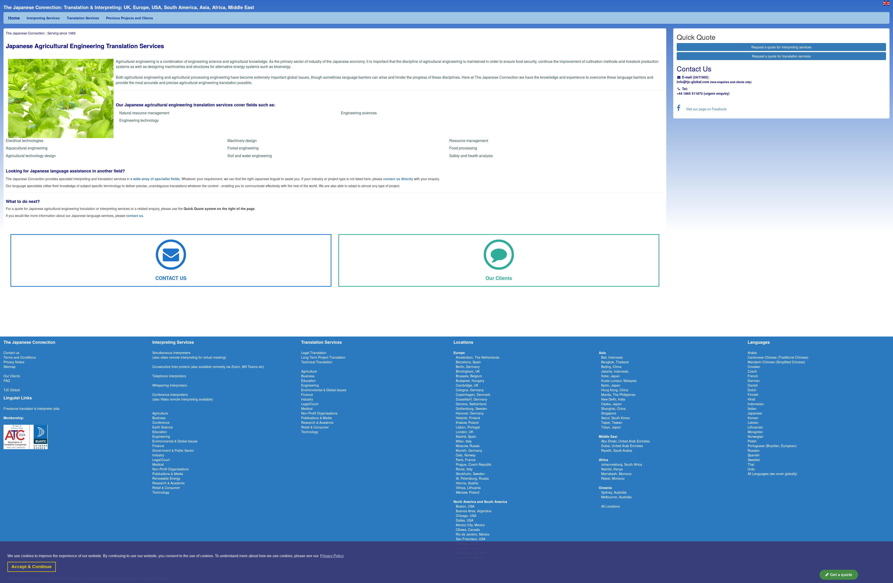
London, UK (464, 431)
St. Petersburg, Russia (472, 478)
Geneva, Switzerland (471, 403)
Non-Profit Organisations (170, 469)
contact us (134, 215)
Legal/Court (161, 459)
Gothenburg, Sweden (471, 408)
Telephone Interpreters (169, 376)
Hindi (751, 399)
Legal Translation (314, 352)
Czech (752, 371)
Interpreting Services (43, 18)
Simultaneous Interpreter (170, 352)
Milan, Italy (464, 441)
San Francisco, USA (470, 538)
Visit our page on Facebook (706, 109)
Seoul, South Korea (615, 417)
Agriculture (160, 413)
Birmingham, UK (468, 371)
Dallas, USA (464, 520)
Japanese (755, 413)
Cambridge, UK (467, 385)
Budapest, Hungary (470, 380)
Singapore (608, 413)
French (753, 376)
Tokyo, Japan (611, 427)
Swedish (754, 459)
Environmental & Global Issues (174, 441)
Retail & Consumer (166, 487)
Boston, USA (465, 506)
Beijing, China (611, 366)
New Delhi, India (613, 399)
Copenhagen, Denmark (473, 394)
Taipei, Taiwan (611, 422)
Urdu (751, 469)
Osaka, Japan (611, 403)
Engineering (161, 436)
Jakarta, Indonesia (614, 371)
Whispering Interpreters (169, 385)
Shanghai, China (613, 408)
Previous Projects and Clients (129, 18)
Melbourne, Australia (616, 497)
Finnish (753, 394)
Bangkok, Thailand (615, 362)
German (754, 380)
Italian (752, 408)
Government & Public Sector (173, 450)
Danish (753, 385)
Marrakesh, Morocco (616, 473)
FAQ (6, 380)
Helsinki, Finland (468, 417)
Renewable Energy (166, 478)
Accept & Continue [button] (31, 566)
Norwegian (755, 436)
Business (159, 417)
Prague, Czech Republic (473, 464)
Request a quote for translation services (781, 56)
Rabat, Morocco (613, 478)
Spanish (754, 455)
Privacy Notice (13, 362)
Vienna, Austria (467, 483)
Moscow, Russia (468, 445)
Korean (753, 417)
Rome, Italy (464, 469)
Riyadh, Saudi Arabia (616, 450)
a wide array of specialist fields (155, 178)
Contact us (11, 352)
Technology (160, 492)
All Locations (610, 506)
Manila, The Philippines (618, 394)
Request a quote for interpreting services (781, 47)
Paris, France (466, 459)
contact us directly (398, 178)
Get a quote (840, 575)
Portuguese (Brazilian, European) (772, 445)
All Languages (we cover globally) (772, 473)
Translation (337, 357)
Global (15, 390)
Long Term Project (315, 357)
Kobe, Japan (610, 376)
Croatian (754, 366)
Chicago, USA (466, 515)
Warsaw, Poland (467, 492)
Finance (158, 445)
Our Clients (11, 376)
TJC (6, 390)
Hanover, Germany (470, 413)
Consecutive (161, 366)
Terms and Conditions (19, 357)
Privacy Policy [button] (332, 556)
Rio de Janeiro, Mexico (473, 534)
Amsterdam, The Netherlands (477, 357)
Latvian (753, 422)
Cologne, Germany (470, 390)
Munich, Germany (469, 450)
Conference (161, 422)
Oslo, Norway (466, 455)
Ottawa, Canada (468, 529)
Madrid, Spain (466, 436)
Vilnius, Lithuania (468, 487)
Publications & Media (167, 473)
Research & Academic (168, 483)
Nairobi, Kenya (612, 469)
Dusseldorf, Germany (471, 399)
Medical (158, 464)
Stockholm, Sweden (470, 473)
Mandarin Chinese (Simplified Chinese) (776, 362)
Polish (752, 441)
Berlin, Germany (468, 366)
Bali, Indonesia (612, 357)
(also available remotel (207, 366)
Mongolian (755, 431)
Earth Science (162, 427)
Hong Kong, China (614, 390)
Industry (158, 455)
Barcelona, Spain (468, 362)
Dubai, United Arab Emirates (622, 445)
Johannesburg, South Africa (621, 464)
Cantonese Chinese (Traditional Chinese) (778, 357)
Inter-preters (180, 366)
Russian (754, 450)
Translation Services (83, 18)
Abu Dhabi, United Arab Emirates (625, 441)
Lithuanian (755, 427)
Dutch (752, 390)
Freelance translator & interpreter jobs (31, 408)
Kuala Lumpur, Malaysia (618, 380)
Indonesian (756, 403)
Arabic (752, 352)
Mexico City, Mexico (470, 524)
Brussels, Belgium (469, 376)
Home (14, 18)
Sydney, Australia (613, 492)
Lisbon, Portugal (468, 427)
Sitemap (9, 366)
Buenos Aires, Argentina (473, 511)
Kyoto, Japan (610, 385)
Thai (751, 464)
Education (159, 431)
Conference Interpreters (170, 394)
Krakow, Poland (467, 422)
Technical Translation (316, 362)
